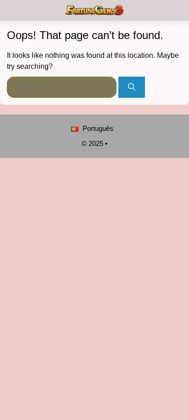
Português (97, 128)
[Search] (131, 87)
